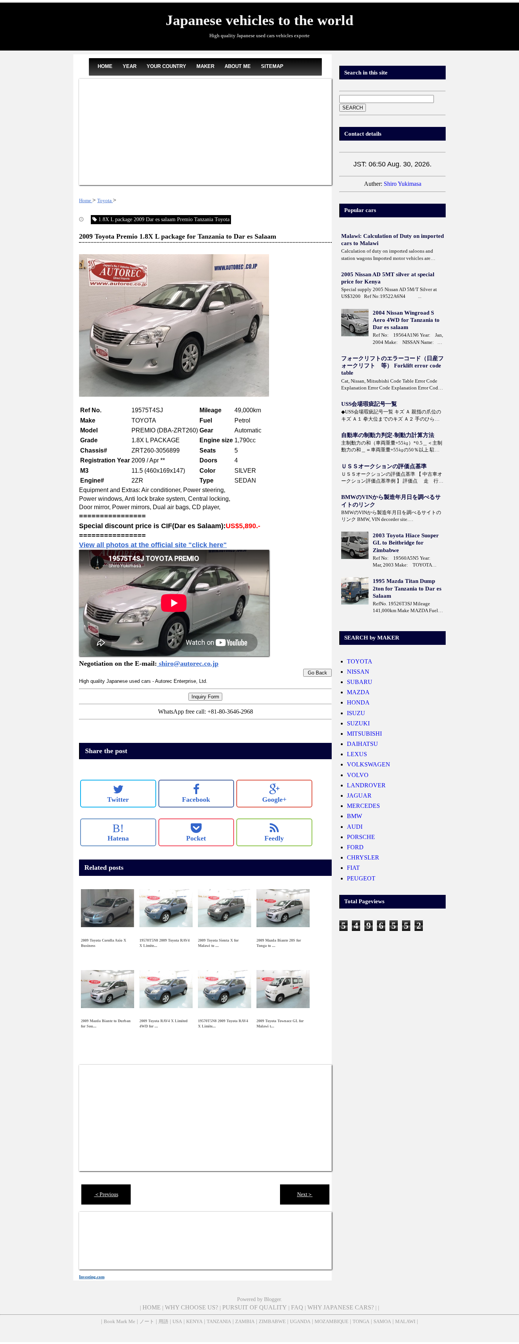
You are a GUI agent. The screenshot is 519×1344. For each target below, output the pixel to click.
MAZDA (358, 692)
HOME (105, 66)
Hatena (118, 832)
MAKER (205, 66)
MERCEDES (363, 806)
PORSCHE (361, 837)
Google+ (274, 799)
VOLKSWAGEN (368, 764)
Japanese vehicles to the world (259, 20)
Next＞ (305, 1194)
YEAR (129, 66)
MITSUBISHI (364, 733)
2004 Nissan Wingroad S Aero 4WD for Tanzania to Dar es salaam (406, 320)
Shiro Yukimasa (402, 183)
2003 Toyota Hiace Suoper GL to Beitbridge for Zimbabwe (406, 542)
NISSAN (358, 671)
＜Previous (106, 1194)
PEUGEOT (361, 878)
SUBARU (359, 682)
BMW (354, 816)
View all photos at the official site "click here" (153, 545)
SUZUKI (358, 723)
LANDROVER (366, 785)
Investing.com (91, 1276)
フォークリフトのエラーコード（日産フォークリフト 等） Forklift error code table (392, 365)
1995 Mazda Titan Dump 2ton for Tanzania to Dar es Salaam (407, 588)
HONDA (358, 702)
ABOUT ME (238, 66)
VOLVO (358, 775)
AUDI (354, 826)
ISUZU (356, 713)
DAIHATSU (362, 744)
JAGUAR (359, 795)
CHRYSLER (363, 857)
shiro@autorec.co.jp (187, 663)
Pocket (196, 838)
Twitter (118, 799)
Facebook (196, 799)
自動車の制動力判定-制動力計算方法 (387, 435)
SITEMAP (272, 66)
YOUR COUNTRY (166, 66)
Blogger (272, 1299)
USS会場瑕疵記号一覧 (369, 404)
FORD (355, 847)
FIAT (353, 867)
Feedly (274, 838)
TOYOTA (359, 661)
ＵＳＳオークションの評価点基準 (384, 466)
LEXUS (357, 754)
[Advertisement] (205, 132)
